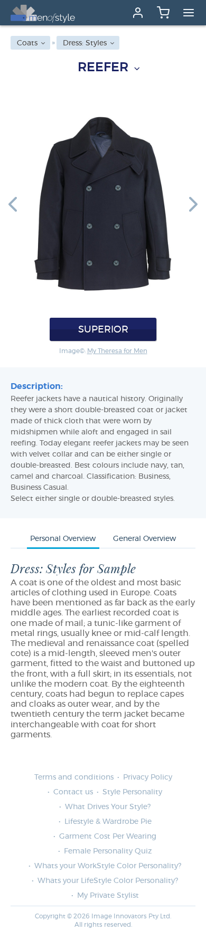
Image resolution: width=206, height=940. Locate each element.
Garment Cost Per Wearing (107, 836)
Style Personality (132, 792)
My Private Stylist (108, 895)
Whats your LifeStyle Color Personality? (108, 881)
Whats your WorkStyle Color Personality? (107, 866)
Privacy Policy (147, 777)
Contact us (73, 792)
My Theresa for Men (117, 351)
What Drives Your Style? (108, 807)
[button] (12, 203)
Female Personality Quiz (108, 851)
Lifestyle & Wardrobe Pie (108, 821)
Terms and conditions (74, 777)
